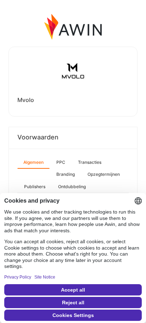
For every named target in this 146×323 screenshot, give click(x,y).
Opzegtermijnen (104, 174)
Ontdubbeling (72, 186)
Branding (65, 174)
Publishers (34, 186)
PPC (60, 162)
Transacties (89, 162)
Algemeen (33, 162)
